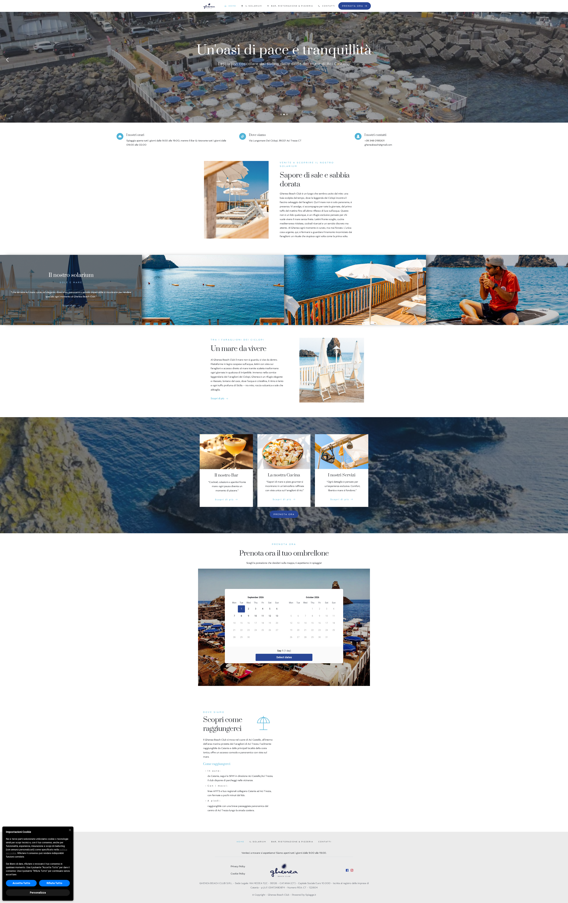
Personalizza (38, 892)
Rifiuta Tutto (54, 883)
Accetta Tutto (21, 883)
